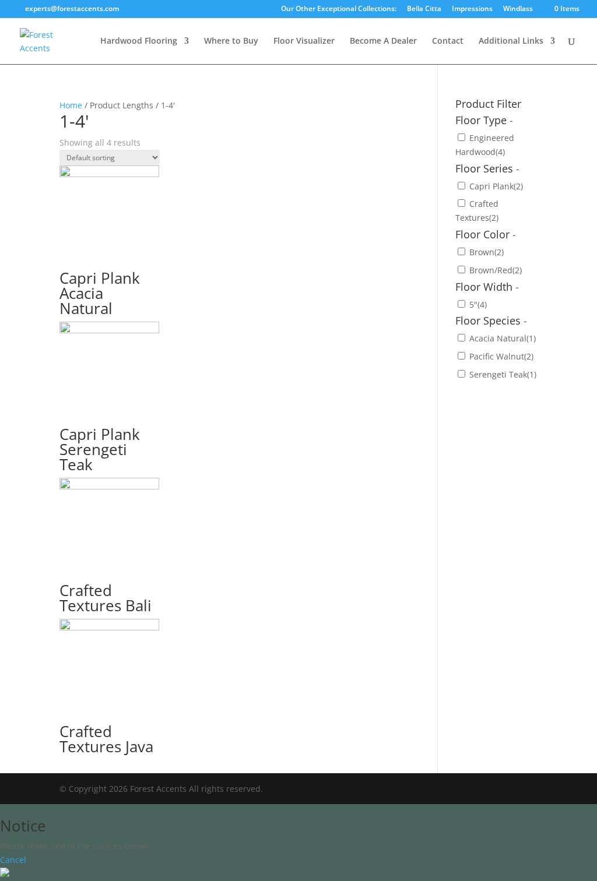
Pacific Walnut (501, 356)
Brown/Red (495, 270)
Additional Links (511, 41)
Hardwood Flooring (138, 41)
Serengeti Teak (502, 374)
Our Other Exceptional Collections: (338, 9)
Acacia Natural (502, 338)
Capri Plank (496, 186)
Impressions (472, 9)
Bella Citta (424, 9)
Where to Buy (231, 41)
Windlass (518, 9)
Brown (486, 252)
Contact (447, 41)
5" (478, 304)
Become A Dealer (383, 41)
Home (70, 105)
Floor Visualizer (304, 41)
